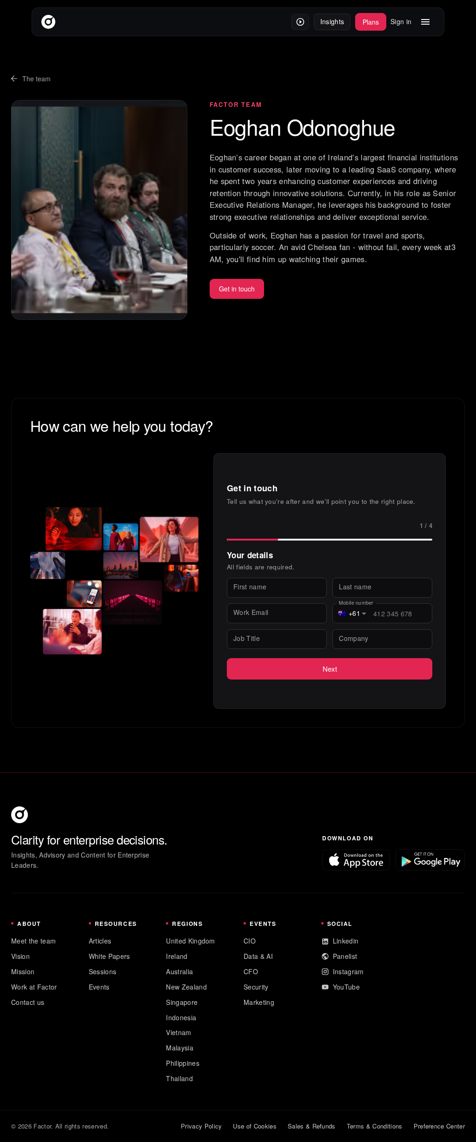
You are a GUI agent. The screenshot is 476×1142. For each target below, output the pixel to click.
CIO (250, 940)
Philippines (182, 1063)
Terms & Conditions (375, 1126)
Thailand (179, 1078)
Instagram (348, 971)
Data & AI (258, 956)
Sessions (103, 971)
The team (36, 78)
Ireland (176, 956)
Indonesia (181, 1017)
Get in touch (237, 288)
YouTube (346, 986)
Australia (179, 971)
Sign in (400, 21)
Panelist (345, 956)
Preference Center (439, 1126)
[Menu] (425, 22)
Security (256, 986)
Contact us (27, 1002)
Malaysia (179, 1047)
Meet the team (33, 940)
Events (99, 986)
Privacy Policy (201, 1126)
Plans (371, 21)
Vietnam (178, 1032)
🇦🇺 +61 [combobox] (349, 613)
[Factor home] (48, 22)
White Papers (109, 956)
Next (330, 668)
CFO (251, 971)
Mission (22, 971)
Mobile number (356, 602)
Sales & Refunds (312, 1126)
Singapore (182, 1002)
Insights (332, 21)
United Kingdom (190, 940)
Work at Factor (34, 986)
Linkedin (346, 940)
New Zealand (186, 986)
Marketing (259, 1002)
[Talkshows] (300, 21)
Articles (100, 940)
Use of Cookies (254, 1126)
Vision (20, 956)
